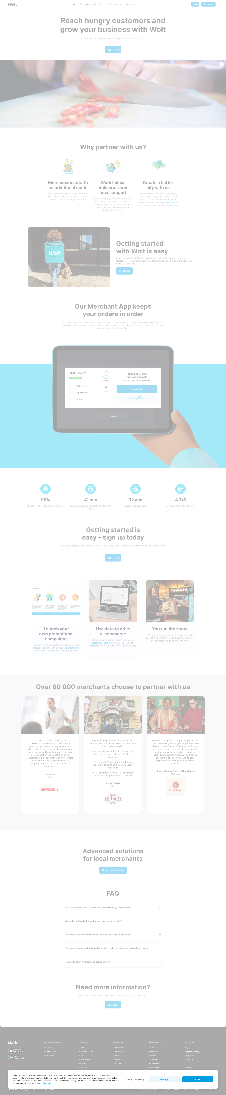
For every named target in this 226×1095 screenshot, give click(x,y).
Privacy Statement (43, 1083)
